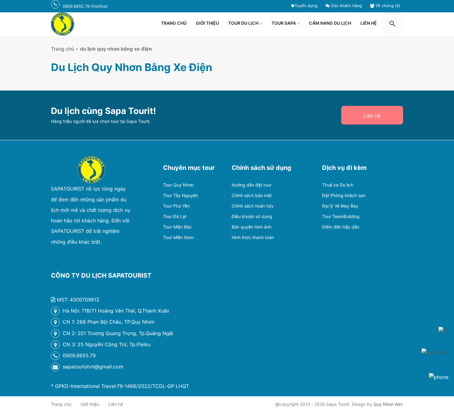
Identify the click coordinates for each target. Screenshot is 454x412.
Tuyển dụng (306, 5)
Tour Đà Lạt (175, 216)
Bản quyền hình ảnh (251, 226)
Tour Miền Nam (178, 237)
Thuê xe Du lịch (337, 184)
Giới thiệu (207, 23)
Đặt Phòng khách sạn (343, 195)
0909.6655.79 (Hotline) (85, 6)
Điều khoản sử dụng (252, 216)
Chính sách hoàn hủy (253, 205)
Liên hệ (368, 23)
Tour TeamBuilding (340, 216)
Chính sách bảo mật (252, 195)
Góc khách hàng (346, 5)
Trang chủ (174, 23)
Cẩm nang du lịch (330, 23)
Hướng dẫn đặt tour (251, 184)
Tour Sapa (283, 23)
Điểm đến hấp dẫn (340, 226)
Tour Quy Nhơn (178, 184)
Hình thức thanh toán (253, 237)
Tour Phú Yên (176, 205)
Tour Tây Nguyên (180, 195)
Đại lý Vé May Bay (340, 205)
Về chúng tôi (387, 5)
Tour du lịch (243, 23)
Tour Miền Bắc (177, 226)
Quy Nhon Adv (388, 404)
